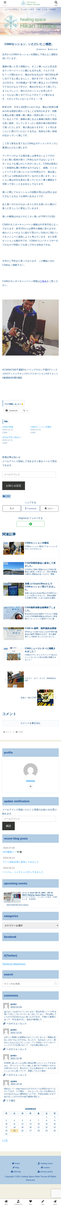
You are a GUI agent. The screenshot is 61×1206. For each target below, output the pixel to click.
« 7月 (5, 1140)
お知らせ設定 (13, 485)
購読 (8, 826)
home (17, 1163)
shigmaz (30, 781)
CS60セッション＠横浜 (40, 427)
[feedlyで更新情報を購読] (31, 524)
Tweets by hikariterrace (14, 964)
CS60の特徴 (7, 427)
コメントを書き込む (30, 723)
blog (17, 1167)
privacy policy (46, 1171)
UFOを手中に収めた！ (12, 437)
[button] (49, 508)
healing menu (46, 1163)
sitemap (17, 1171)
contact (46, 1167)
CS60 (8, 496)
